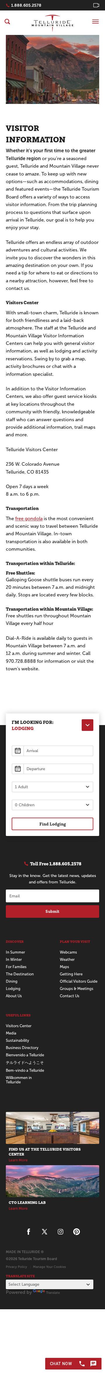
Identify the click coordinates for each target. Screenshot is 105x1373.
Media (11, 1033)
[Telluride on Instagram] (60, 1231)
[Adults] (52, 787)
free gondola (29, 518)
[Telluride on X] (44, 1231)
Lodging (13, 988)
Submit (52, 911)
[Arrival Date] (52, 750)
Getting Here (71, 974)
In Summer (15, 952)
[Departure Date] (52, 768)
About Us (14, 996)
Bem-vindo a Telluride (25, 1070)
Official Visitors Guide (78, 981)
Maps (64, 967)
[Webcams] (96, 5)
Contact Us (69, 996)
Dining (12, 981)
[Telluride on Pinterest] (76, 1231)
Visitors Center (19, 1026)
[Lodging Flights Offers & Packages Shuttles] (87, 725)
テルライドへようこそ (25, 1062)
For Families (16, 967)
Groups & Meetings (76, 988)
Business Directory (22, 1048)
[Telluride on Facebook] (28, 1231)
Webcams (68, 952)
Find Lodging (52, 824)
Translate (53, 1292)
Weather (67, 959)
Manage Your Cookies (49, 1267)
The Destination (20, 974)
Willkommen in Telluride (19, 1080)
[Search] (7, 21)
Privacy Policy (16, 1267)
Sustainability (17, 1040)
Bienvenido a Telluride (25, 1055)
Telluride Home (52, 23)
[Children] (52, 805)
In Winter (14, 959)
